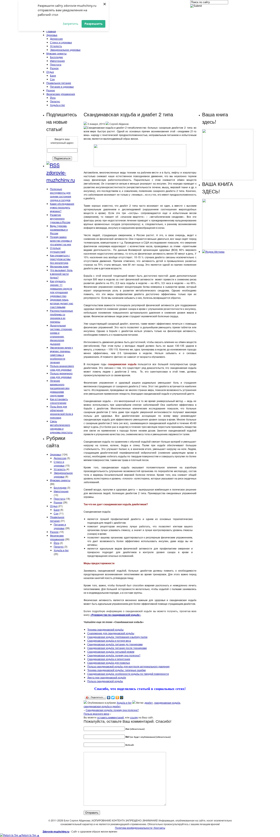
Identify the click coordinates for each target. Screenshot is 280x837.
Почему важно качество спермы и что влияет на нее (61, 240)
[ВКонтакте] (109, 697)
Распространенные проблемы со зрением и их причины (61, 316)
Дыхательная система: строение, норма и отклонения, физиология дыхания (61, 334)
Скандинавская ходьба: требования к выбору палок (117, 637)
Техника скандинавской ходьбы (105, 629)
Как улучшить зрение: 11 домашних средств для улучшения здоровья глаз (61, 288)
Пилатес (55, 101)
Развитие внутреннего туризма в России (60, 218)
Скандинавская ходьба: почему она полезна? (113, 655)
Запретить (70, 24)
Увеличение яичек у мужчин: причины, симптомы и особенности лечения (61, 355)
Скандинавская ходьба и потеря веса (109, 640)
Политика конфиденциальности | (134, 827)
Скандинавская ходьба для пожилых (108, 662)
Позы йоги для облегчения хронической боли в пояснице (61, 412)
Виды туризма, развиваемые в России (59, 229)
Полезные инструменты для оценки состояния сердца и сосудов (60, 194)
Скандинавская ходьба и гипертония (108, 659)
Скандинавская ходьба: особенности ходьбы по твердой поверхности (128, 673)
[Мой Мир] (122, 697)
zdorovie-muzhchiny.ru (60, 176)
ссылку (134, 717)
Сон (52, 79)
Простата (55, 64)
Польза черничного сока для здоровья (61, 375)
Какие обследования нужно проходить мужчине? (62, 207)
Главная (51, 31)
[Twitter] (113, 697)
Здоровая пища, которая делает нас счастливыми (61, 303)
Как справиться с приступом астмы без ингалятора (60, 259)
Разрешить (93, 24)
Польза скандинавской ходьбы (105, 681)
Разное (54, 68)
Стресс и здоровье (61, 42)
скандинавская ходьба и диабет (102, 706)
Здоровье (51, 35)
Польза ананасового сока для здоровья (62, 367)
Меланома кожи (59, 266)
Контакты (159, 827)
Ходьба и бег (57, 105)
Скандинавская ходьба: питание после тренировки (117, 648)
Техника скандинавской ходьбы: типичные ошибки (116, 670)
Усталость (56, 46)
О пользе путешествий (57, 249)
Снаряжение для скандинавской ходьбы (110, 633)
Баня (53, 75)
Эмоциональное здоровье (65, 49)
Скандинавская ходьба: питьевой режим (110, 651)
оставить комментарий (110, 717)
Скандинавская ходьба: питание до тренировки (115, 644)
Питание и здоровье (62, 86)
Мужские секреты (56, 53)
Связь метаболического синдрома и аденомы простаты (61, 426)
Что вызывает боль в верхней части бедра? (61, 273)
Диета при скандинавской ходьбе (106, 677)
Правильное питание (58, 83)
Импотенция (57, 60)
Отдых (50, 72)
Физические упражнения (60, 94)
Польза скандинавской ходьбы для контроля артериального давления (128, 666)
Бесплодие (56, 57)
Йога (53, 97)
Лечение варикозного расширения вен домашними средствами (59, 388)
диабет (149, 702)
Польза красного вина (96, 713)
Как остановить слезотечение (59, 400)
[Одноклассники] (117, 697)
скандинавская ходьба (167, 702)
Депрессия (56, 38)
